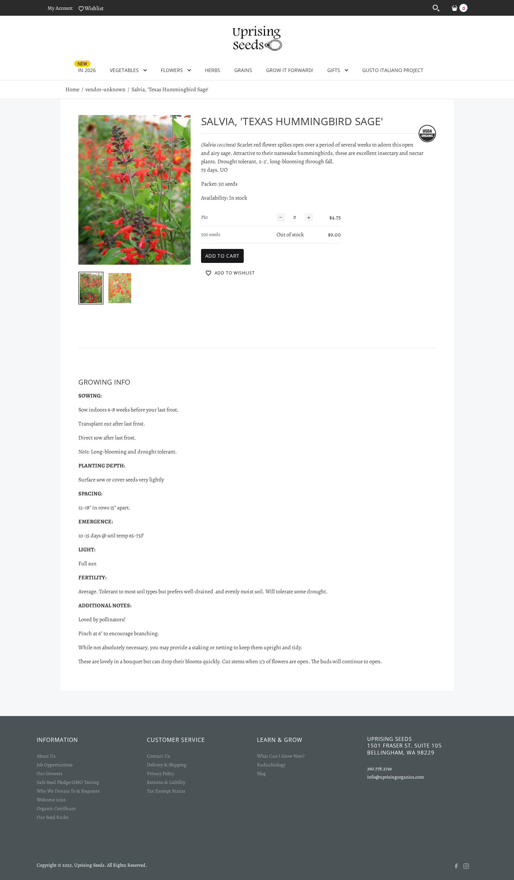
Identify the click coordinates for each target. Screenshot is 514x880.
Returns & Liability (166, 782)
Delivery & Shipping (166, 764)
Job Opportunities (55, 764)
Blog (261, 773)
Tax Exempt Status (166, 791)
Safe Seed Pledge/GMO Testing (68, 782)
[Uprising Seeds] (257, 37)
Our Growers (50, 773)
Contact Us (158, 756)
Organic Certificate (56, 808)
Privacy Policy (160, 773)
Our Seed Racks (53, 817)
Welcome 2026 (51, 799)
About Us (46, 756)
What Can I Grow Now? (281, 756)
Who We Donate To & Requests (68, 791)
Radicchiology (271, 764)
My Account (60, 8)
